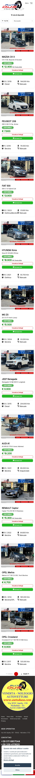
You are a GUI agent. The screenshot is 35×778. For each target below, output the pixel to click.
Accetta (17, 765)
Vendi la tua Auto (15, 718)
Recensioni (4, 718)
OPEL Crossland (10, 637)
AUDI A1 (6, 443)
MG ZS (5, 314)
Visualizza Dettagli (17, 70)
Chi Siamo (19, 716)
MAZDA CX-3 (8, 57)
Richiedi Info (18, 74)
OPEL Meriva (8, 572)
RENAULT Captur (10, 508)
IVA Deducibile (17, 67)
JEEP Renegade (9, 379)
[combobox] (23, 21)
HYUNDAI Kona (9, 250)
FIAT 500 (6, 186)
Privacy (3, 721)
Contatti (24, 718)
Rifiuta (17, 770)
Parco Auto (10, 716)
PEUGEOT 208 (9, 121)
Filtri (6, 21)
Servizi (26, 716)
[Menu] (32, 3)
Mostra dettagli (9, 760)
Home (3, 716)
